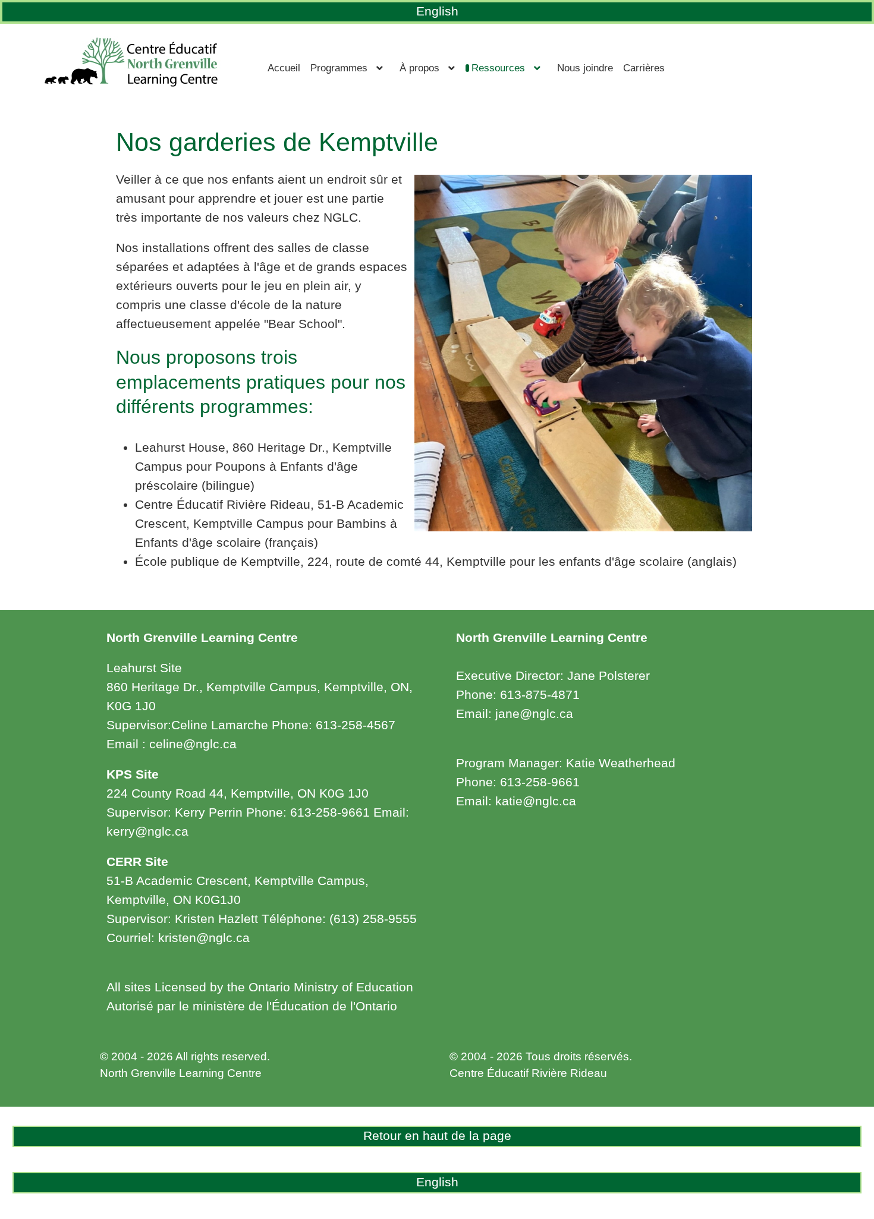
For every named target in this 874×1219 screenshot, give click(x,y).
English (437, 11)
